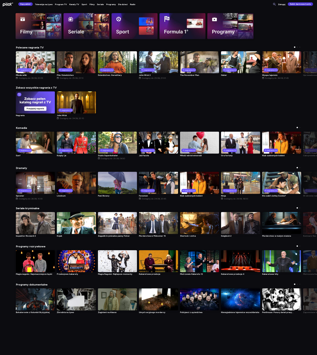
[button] (294, 47)
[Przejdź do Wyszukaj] (274, 4)
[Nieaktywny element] (39, 26)
